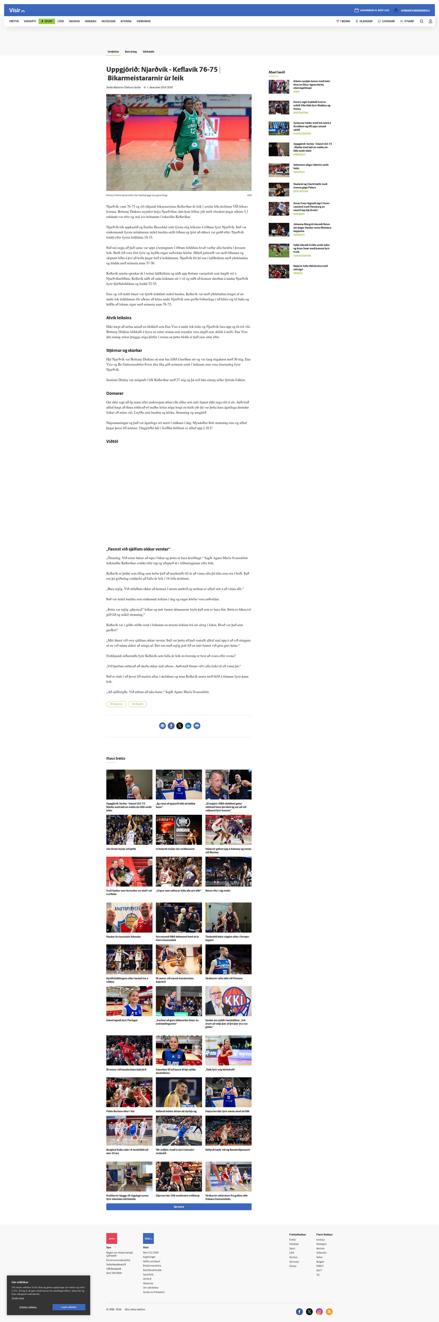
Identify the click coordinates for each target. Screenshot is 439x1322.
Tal (317, 1275)
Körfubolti (137, 704)
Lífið (291, 1253)
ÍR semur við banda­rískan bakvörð (126, 1070)
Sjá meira (179, 1207)
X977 (319, 1270)
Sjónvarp (294, 1262)
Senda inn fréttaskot (154, 1292)
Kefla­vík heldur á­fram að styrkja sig (176, 1111)
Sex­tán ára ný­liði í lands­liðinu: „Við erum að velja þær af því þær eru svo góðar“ (226, 1024)
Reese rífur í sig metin (217, 891)
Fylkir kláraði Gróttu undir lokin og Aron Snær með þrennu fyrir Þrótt (311, 248)
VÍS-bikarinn (116, 704)
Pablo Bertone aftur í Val (120, 1111)
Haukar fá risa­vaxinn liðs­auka (123, 937)
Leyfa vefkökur (69, 1307)
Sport (292, 1248)
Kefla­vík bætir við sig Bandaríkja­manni (227, 1150)
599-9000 (116, 1273)
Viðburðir (321, 1253)
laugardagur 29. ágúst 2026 (374, 10)
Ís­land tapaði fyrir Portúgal (121, 1020)
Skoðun (293, 1257)
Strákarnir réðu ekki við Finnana (223, 978)
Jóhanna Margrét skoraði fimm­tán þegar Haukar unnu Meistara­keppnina (312, 228)
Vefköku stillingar (28, 1307)
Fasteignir (321, 1244)
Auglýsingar (149, 1257)
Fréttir (292, 1240)
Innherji (320, 1240)
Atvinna (320, 1248)
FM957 (320, 1266)
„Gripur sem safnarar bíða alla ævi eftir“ (178, 891)
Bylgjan (320, 1262)
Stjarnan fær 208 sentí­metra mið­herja (178, 1196)
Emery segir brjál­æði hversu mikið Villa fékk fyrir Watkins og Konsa (311, 105)
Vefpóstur (148, 1283)
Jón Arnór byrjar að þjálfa (121, 849)
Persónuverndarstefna (118, 1260)
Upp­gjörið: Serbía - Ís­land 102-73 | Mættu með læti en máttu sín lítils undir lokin (129, 807)
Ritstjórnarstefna (152, 1266)
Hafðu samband (151, 1261)
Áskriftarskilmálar (152, 1270)
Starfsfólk (148, 1275)
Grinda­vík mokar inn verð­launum (175, 849)
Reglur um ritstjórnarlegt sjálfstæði (119, 1254)
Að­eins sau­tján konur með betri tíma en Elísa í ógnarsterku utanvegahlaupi (311, 85)
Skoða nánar (18, 1298)
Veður (319, 1257)
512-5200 (153, 1253)
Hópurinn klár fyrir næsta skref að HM (227, 1111)
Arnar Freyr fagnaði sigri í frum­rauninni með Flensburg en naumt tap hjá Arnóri (311, 207)
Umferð (147, 1279)
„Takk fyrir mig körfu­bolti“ (220, 1070)
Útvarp (292, 1266)
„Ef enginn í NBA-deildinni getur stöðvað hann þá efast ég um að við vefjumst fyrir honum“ (225, 807)
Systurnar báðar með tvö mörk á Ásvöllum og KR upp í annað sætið (312, 126)
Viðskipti (294, 1244)
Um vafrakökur (151, 1288)
